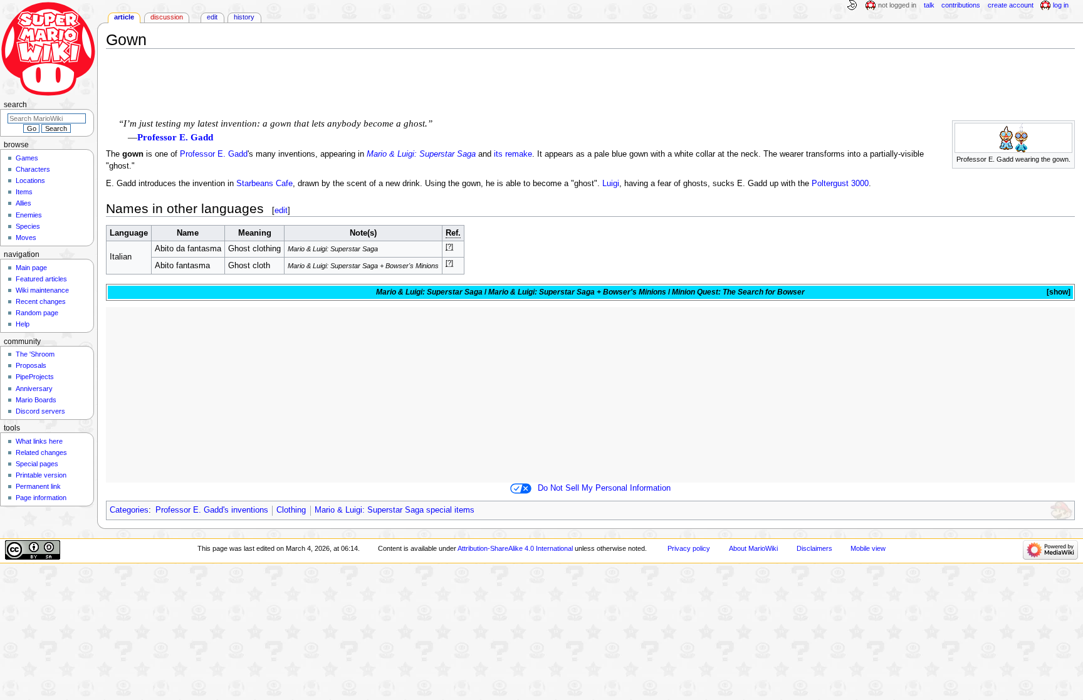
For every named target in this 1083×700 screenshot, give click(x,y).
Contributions (960, 5)
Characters (33, 169)
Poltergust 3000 (840, 183)
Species (28, 226)
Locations (30, 180)
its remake (513, 154)
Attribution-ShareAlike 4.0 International (515, 548)
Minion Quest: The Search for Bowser (738, 292)
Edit (212, 17)
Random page (37, 312)
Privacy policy (688, 548)
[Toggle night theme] (852, 5)
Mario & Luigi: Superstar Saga (421, 154)
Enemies (29, 215)
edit (281, 210)
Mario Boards (36, 400)
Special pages (37, 464)
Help (22, 324)
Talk (929, 5)
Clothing (291, 510)
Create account (1010, 5)
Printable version (41, 475)
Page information (41, 497)
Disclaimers (814, 548)
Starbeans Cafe (264, 183)
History (244, 17)
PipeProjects (35, 376)
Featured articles (41, 279)
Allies (23, 203)
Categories (129, 510)
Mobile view (868, 548)
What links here (39, 441)
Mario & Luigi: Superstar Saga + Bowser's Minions (577, 292)
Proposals (31, 365)
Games (27, 158)
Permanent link (38, 486)
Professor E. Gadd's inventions (211, 510)
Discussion (166, 17)
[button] (1057, 292)
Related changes (41, 452)
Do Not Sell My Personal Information (604, 488)
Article (124, 17)
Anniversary (34, 388)
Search (15, 104)
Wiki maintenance (42, 290)
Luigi (610, 183)
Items (24, 192)
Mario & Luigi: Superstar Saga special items (394, 510)
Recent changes (41, 301)
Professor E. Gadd (175, 137)
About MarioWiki (753, 548)
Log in (1061, 5)
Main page (31, 267)
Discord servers (40, 411)
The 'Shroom (35, 354)
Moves (26, 237)
